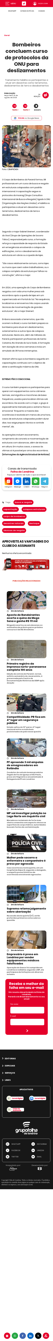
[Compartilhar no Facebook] (23, 1336)
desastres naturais (14, 523)
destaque (34, 523)
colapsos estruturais (34, 509)
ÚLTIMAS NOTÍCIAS (27, 11)
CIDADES (41, 11)
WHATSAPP (12, 11)
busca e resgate (23, 502)
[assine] (46, 1336)
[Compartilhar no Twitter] (38, 1336)
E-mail (13, 1016)
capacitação (10, 509)
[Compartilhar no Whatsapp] (15, 1336)
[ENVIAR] (27, 1030)
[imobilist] (7, 1336)
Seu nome (14, 1004)
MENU (13, 3)
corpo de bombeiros (14, 516)
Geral (7, 35)
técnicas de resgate (14, 530)
